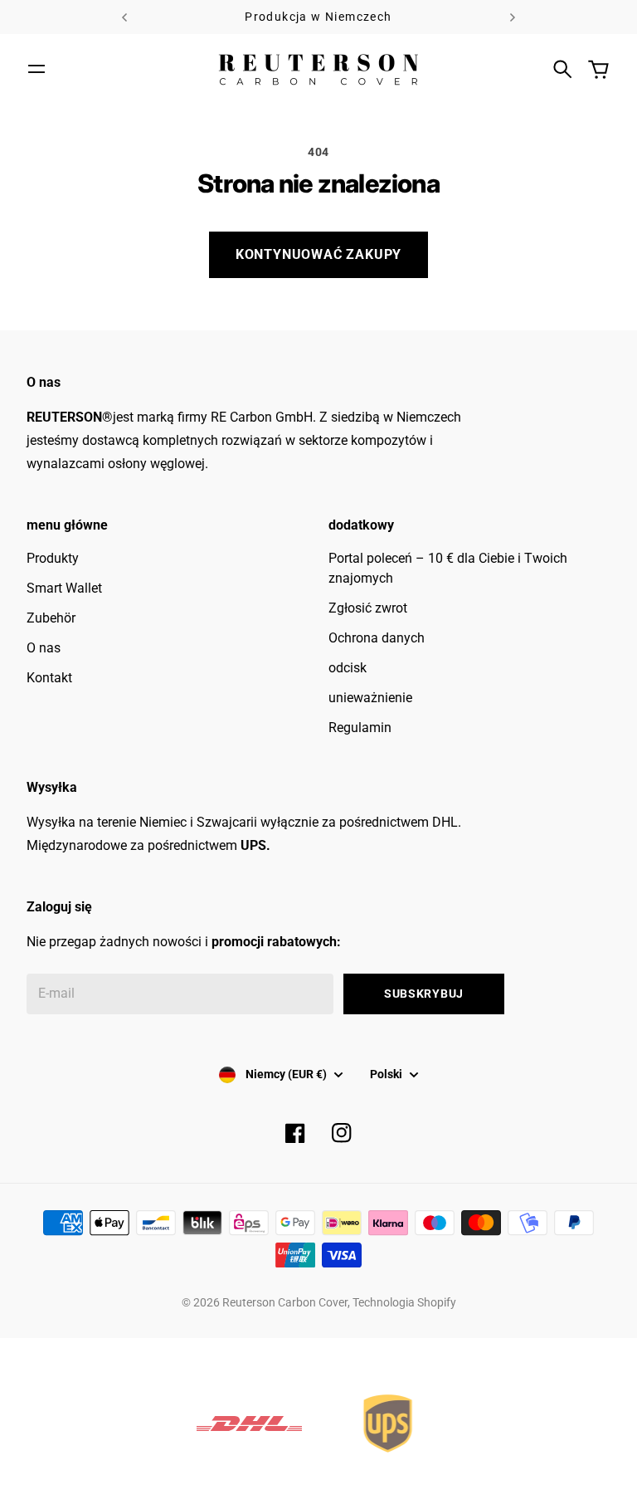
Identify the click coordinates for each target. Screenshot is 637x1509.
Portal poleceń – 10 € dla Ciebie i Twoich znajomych (447, 568)
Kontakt (49, 678)
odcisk (347, 668)
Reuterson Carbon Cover (285, 1302)
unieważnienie (370, 698)
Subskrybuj (424, 993)
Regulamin (359, 727)
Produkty (53, 558)
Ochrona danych (376, 638)
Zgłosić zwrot (367, 608)
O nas (44, 648)
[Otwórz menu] (36, 68)
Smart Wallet (64, 588)
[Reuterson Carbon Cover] (318, 69)
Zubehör (51, 618)
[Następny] (512, 17)
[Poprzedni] (124, 17)
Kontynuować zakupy (318, 254)
